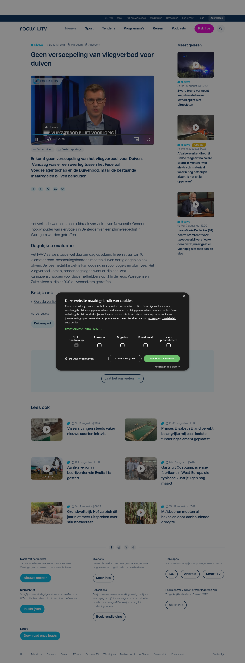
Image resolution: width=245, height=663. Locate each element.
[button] (122, 328)
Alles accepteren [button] (162, 358)
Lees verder (71, 322)
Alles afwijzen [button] (125, 358)
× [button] (183, 296)
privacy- (153, 318)
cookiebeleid (169, 318)
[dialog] (122, 331)
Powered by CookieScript (167, 367)
